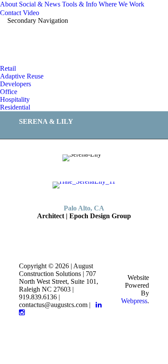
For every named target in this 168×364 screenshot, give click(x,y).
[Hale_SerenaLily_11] (84, 185)
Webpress (134, 300)
